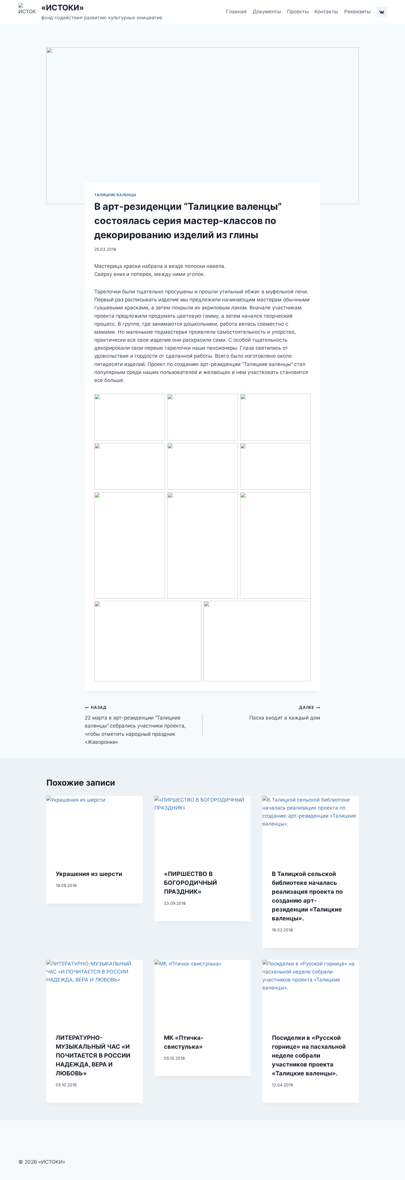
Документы (267, 12)
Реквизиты (357, 12)
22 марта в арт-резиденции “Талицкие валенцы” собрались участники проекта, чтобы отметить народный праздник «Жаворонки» (135, 725)
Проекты (298, 12)
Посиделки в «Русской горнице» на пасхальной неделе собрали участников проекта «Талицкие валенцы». (309, 1055)
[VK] (382, 12)
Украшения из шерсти (89, 873)
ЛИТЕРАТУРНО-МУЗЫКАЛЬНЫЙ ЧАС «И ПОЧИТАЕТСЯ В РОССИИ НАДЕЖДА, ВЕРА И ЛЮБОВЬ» (93, 1055)
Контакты (326, 12)
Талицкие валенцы (115, 195)
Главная (236, 12)
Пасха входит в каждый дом (284, 713)
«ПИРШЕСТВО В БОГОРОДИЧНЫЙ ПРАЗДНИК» (190, 882)
